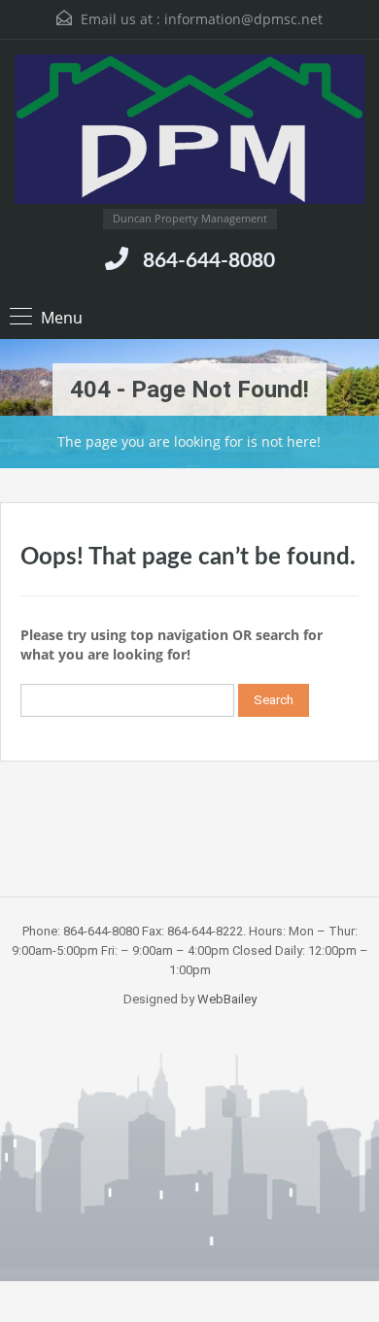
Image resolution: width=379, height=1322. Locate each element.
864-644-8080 (209, 261)
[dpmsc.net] (189, 131)
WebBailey (227, 999)
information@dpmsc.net (243, 19)
